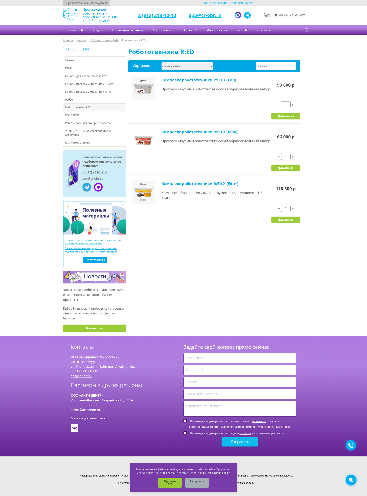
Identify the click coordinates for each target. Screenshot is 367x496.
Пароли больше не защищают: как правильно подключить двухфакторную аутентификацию (91, 250)
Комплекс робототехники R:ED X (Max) (199, 131)
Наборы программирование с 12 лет (89, 84)
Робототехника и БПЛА (104, 40)
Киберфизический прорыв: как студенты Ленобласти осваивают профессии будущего (93, 313)
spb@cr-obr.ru (205, 15)
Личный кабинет (289, 15)
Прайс (189, 30)
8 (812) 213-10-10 (157, 15)
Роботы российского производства (88, 123)
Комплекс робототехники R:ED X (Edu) (199, 80)
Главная (68, 40)
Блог (240, 30)
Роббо (69, 99)
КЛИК (69, 68)
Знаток (69, 60)
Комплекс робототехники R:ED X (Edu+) (200, 183)
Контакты (264, 30)
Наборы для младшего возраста (86, 76)
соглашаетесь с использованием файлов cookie (199, 473)
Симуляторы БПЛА (77, 142)
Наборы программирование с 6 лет (88, 91)
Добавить (286, 116)
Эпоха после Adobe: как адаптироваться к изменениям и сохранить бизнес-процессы (94, 295)
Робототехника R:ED (78, 107)
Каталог (74, 30)
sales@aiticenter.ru (85, 409)
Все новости (94, 328)
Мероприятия (216, 30)
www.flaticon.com (244, 483)
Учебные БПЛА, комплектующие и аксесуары (88, 132)
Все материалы (95, 260)
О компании (162, 30)
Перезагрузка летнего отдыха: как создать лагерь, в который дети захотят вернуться (94, 241)
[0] (266, 15)
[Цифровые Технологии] (98, 187)
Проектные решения (127, 30)
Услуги (98, 30)
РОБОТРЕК (72, 115)
